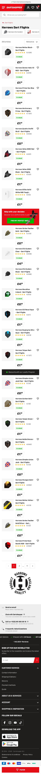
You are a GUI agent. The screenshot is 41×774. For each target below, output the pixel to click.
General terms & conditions (11, 755)
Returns (5, 681)
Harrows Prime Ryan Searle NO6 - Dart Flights (25, 542)
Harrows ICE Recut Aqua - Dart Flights (24, 311)
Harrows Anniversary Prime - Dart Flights (23, 109)
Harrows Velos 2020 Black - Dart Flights (23, 170)
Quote (4, 689)
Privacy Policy (28, 755)
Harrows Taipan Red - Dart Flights (23, 351)
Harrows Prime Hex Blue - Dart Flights (24, 89)
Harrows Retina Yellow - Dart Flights (24, 501)
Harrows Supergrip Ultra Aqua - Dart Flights (24, 331)
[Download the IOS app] (10, 736)
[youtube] (15, 722)
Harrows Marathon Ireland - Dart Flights (23, 290)
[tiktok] (20, 722)
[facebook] (4, 722)
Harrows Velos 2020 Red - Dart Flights (24, 150)
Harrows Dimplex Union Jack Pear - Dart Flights (24, 379)
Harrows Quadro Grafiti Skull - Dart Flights (24, 130)
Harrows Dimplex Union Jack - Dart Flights (24, 461)
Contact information (9, 673)
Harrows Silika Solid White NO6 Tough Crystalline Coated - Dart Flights (24, 191)
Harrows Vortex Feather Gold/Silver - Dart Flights (24, 522)
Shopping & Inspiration (13, 709)
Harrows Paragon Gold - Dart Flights (24, 481)
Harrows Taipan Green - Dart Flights (24, 420)
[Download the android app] (10, 744)
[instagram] (10, 722)
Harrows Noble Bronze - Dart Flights (24, 440)
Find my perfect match (20, 221)
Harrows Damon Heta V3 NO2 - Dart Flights (24, 69)
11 (27, 566)
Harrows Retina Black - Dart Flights (24, 49)
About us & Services (11, 696)
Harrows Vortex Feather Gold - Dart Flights (24, 229)
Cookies (4, 757)
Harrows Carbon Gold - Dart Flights (24, 400)
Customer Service (10, 668)
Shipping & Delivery (9, 677)
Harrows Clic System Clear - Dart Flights (23, 250)
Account (6, 702)
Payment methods (8, 685)
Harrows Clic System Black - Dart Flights (23, 270)
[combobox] (22, 15)
